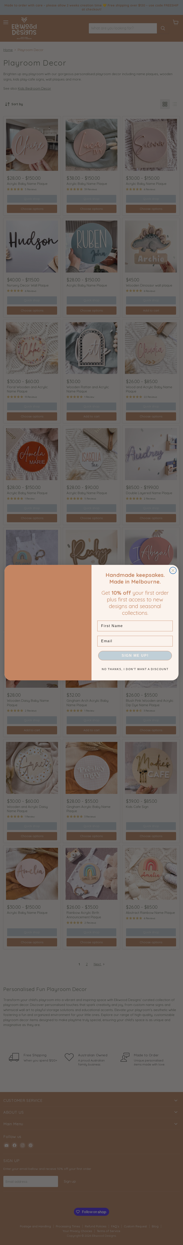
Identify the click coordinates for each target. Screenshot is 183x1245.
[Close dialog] (173, 570)
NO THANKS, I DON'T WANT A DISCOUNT (135, 669)
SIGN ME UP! (135, 655)
